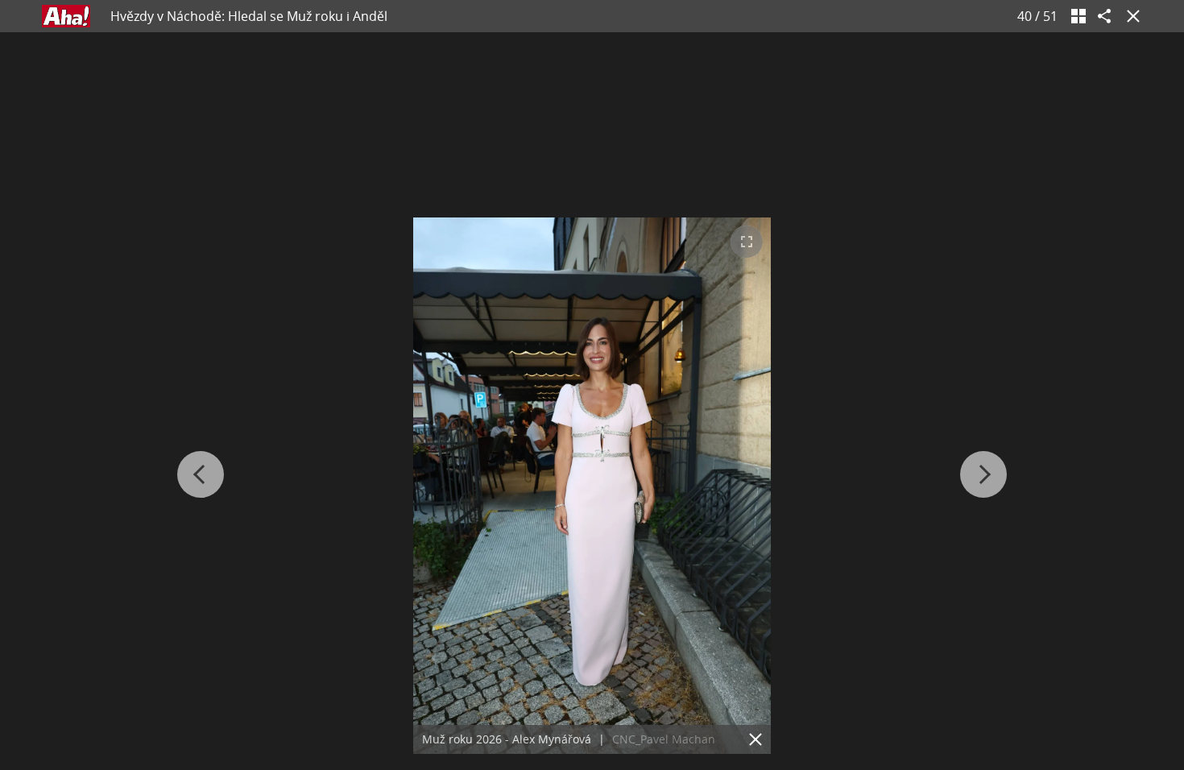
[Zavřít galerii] (1130, 16)
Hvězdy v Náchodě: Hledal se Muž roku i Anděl (248, 16)
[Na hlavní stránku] (66, 16)
